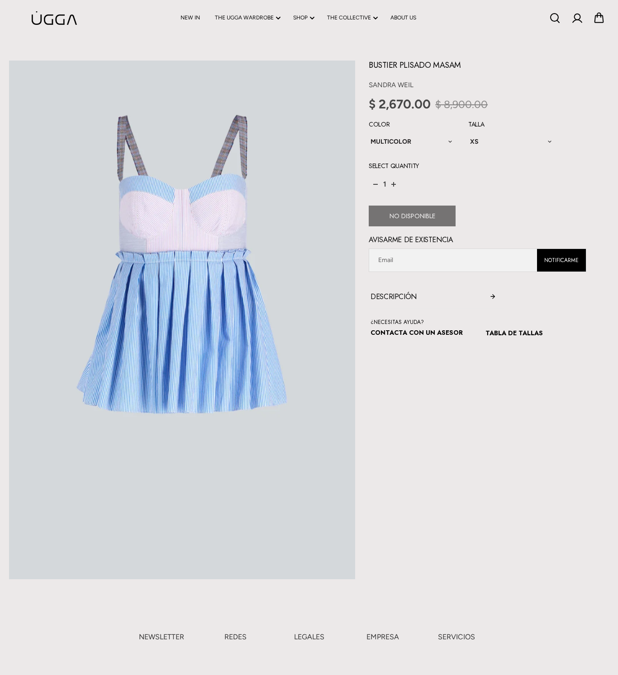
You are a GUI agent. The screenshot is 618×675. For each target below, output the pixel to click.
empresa (382, 637)
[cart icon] (599, 18)
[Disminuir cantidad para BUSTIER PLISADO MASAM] (375, 184)
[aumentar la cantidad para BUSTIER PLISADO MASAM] (393, 184)
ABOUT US (403, 17)
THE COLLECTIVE (349, 17)
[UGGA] (31, 18)
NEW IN (190, 17)
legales (309, 637)
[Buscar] (555, 18)
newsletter (161, 637)
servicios (456, 637)
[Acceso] (577, 18)
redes (235, 637)
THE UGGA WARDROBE (244, 17)
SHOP (300, 17)
